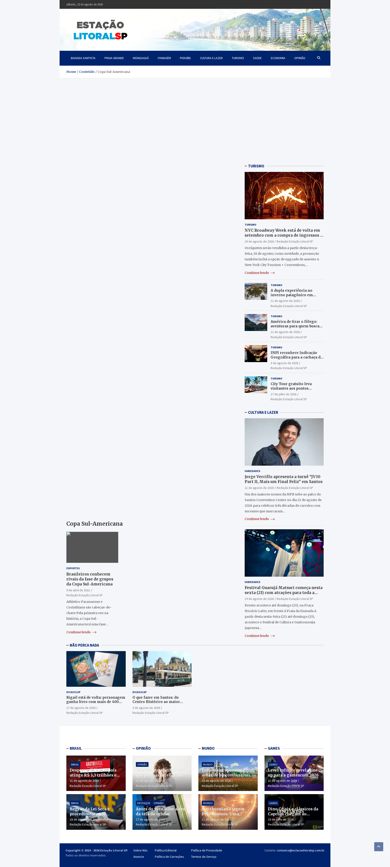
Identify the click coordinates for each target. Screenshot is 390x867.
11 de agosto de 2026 (285, 301)
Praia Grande (114, 58)
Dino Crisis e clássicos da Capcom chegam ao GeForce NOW (293, 814)
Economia (278, 58)
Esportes (73, 568)
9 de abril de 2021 (78, 590)
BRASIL (76, 748)
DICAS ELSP (73, 692)
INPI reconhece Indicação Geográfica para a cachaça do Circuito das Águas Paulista (297, 357)
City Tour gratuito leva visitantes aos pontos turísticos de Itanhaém (291, 388)
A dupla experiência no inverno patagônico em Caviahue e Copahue (292, 294)
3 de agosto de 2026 (284, 363)
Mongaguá (141, 58)
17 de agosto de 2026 (80, 708)
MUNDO (208, 748)
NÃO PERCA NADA (84, 645)
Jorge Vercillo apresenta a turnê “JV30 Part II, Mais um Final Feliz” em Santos (284, 479)
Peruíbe (185, 58)
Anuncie (138, 857)
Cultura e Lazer (211, 58)
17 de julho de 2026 (283, 394)
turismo (238, 58)
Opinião (299, 58)
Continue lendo (78, 632)
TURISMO (256, 166)
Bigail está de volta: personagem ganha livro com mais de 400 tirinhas (95, 701)
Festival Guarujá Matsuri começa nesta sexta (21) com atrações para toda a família (284, 592)
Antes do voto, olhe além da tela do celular (160, 811)
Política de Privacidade (206, 850)
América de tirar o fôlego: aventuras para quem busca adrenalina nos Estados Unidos (295, 328)
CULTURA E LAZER (263, 412)
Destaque (143, 803)
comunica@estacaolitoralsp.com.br (301, 850)
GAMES (274, 748)
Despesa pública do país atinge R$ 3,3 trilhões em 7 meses (95, 775)
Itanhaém (164, 58)
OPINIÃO (143, 748)
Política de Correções (169, 857)
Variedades (252, 471)
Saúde (257, 58)
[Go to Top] (378, 846)
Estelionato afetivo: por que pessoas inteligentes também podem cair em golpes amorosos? (161, 778)
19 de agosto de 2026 (259, 599)
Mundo (208, 764)
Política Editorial (165, 850)
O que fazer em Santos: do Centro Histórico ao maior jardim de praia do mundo (156, 701)
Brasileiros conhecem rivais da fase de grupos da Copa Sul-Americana (89, 579)
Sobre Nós (140, 850)
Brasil (75, 764)
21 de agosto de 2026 (259, 488)
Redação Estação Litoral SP (84, 595)
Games (273, 764)
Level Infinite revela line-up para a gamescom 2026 (294, 773)
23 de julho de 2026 (281, 819)
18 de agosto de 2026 (259, 241)
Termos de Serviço (203, 857)
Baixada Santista (83, 58)
